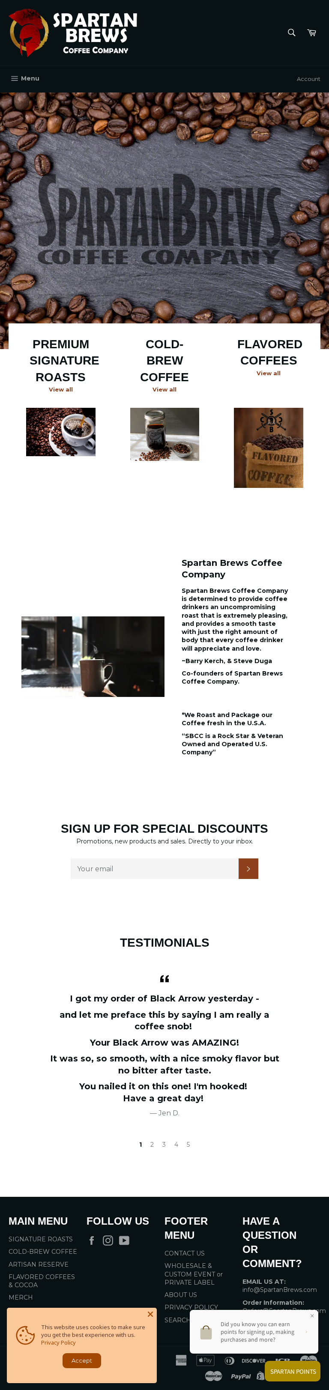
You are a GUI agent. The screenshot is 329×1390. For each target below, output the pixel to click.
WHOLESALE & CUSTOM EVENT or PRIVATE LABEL (193, 1274)
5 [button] (188, 1144)
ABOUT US (180, 1295)
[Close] (150, 1314)
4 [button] (176, 1144)
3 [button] (164, 1144)
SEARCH (177, 1320)
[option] (164, 220)
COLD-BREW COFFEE (43, 1251)
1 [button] (140, 1144)
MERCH (21, 1297)
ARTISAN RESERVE (39, 1264)
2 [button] (152, 1144)
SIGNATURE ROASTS (41, 1239)
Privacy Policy (58, 1342)
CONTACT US (184, 1253)
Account (308, 78)
